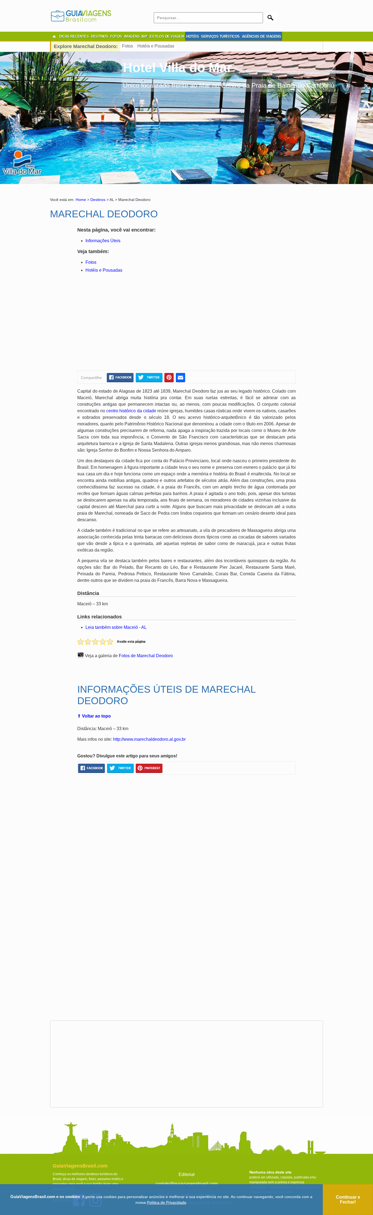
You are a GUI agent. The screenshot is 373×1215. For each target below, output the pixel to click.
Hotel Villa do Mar (177, 67)
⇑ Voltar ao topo (94, 716)
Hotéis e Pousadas (155, 46)
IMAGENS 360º (135, 36)
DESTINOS (99, 36)
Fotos (127, 46)
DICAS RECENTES (74, 36)
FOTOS (116, 36)
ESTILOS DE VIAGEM (167, 36)
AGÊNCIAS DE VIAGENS (261, 36)
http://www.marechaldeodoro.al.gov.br (149, 739)
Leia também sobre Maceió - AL (116, 627)
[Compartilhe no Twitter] (149, 377)
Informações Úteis (102, 240)
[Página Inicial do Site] (54, 37)
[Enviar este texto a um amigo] (180, 377)
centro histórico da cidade (131, 410)
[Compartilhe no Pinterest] (169, 377)
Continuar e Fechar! (348, 1199)
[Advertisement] (130, 323)
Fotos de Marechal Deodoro (146, 655)
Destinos (97, 199)
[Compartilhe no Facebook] (120, 377)
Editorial (187, 1174)
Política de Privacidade (166, 1202)
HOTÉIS (192, 36)
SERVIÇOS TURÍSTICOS (220, 36)
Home (81, 199)
